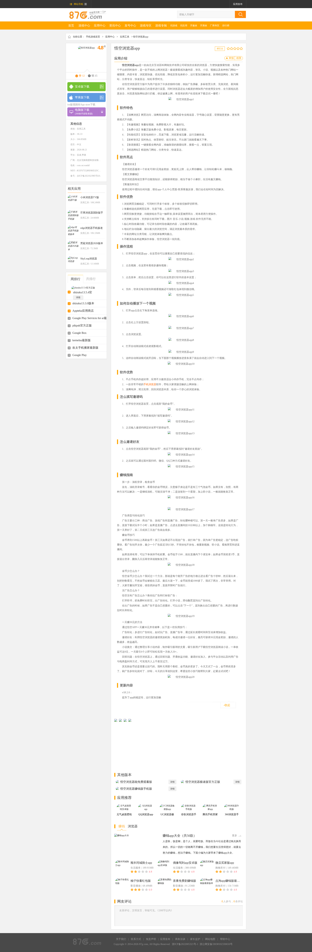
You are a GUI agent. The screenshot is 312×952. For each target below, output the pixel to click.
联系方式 (136, 939)
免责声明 (151, 939)
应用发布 (237, 4)
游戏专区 (145, 25)
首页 (71, 25)
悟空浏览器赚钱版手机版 (136, 788)
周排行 (75, 279)
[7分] (237, 48)
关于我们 (121, 939)
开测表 (203, 25)
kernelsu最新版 (81, 340)
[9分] (240, 48)
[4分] (232, 48)
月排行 (91, 279)
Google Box (79, 332)
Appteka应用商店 (83, 310)
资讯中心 (115, 25)
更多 (234, 835)
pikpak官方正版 (82, 325)
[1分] (227, 48)
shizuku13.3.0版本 (83, 303)
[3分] (230, 48)
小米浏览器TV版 (89, 197)
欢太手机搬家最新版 (85, 347)
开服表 (193, 25)
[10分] (242, 48)
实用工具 (124, 36)
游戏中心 (84, 25)
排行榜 (225, 25)
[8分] (239, 48)
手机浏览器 (150, 384)
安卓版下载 (82, 86)
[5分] (234, 48)
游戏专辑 (161, 25)
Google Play (79, 355)
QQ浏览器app (145, 814)
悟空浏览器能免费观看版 (136, 781)
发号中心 (130, 25)
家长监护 (195, 939)
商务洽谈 (180, 939)
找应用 (183, 25)
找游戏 (173, 25)
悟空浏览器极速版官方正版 (202, 781)
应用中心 (99, 25)
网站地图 (210, 939)
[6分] (235, 48)
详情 (78, 297)
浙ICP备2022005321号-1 (185, 944)
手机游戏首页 (93, 36)
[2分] (229, 48)
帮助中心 (225, 939)
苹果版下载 (82, 97)
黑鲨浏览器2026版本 (91, 243)
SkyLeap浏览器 (88, 258)
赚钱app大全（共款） (180, 835)
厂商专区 (214, 25)
